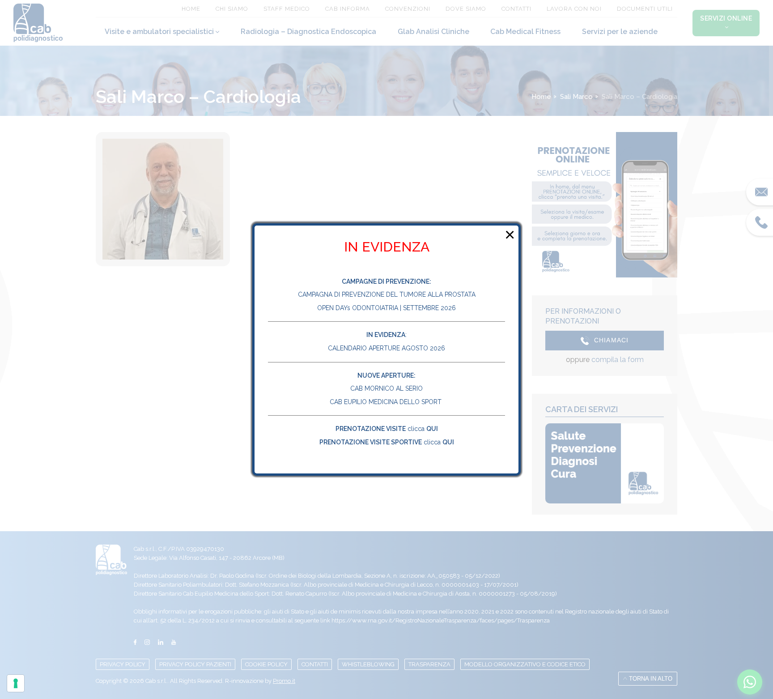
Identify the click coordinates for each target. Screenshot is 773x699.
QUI (432, 428)
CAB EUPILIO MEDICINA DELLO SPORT (386, 401)
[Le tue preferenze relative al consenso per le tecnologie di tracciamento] (15, 683)
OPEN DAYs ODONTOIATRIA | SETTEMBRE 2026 (386, 307)
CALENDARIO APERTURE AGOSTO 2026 (386, 348)
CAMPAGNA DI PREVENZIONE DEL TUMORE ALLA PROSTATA (387, 294)
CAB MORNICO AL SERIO (386, 388)
